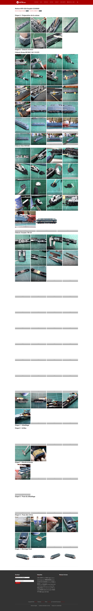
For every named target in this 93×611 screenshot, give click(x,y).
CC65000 (44, 582)
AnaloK (41, 580)
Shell (53, 586)
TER (46, 588)
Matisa (42, 586)
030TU (41, 577)
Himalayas (49, 601)
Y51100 (47, 592)
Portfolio (46, 2)
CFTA (48, 582)
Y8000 (42, 592)
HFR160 (35, 601)
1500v (46, 577)
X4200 (38, 589)
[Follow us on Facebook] (60, 578)
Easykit (45, 584)
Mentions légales (34, 605)
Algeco (49, 577)
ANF (44, 580)
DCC (38, 584)
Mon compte (62, 2)
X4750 (47, 589)
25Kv (38, 577)
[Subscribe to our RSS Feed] (63, 578)
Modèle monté (48, 586)
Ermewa (48, 584)
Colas (52, 582)
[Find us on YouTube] (66, 578)
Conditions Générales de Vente (44, 605)
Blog (41, 2)
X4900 (50, 589)
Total (50, 588)
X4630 (44, 589)
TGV (48, 588)
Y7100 (39, 592)
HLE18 (39, 586)
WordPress (63, 601)
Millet (44, 586)
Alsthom (53, 577)
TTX (52, 588)
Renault (51, 586)
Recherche (18, 582)
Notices (51, 2)
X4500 (41, 590)
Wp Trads (43, 601)
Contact (57, 2)
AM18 (38, 580)
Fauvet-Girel (52, 584)
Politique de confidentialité (56, 605)
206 (44, 577)
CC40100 (39, 582)
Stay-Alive (40, 588)
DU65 (41, 584)
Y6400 (53, 589)
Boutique (36, 2)
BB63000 (48, 580)
